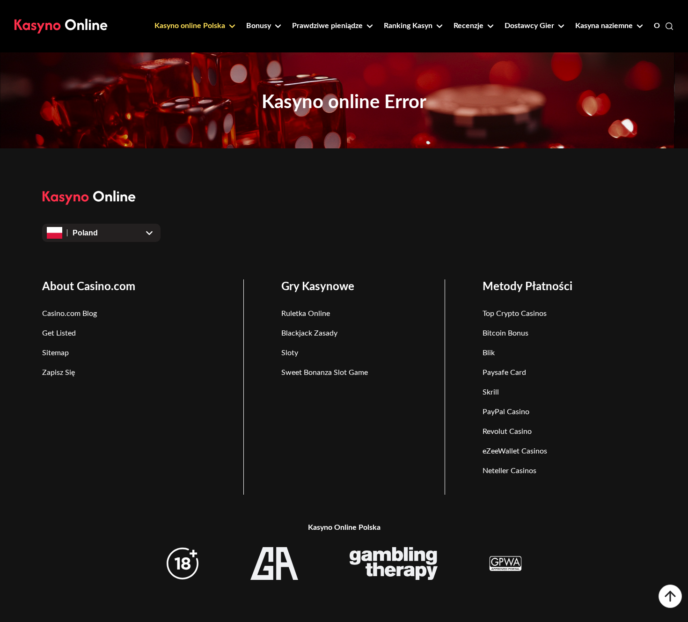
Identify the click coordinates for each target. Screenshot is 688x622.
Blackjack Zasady (309, 333)
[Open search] (669, 26)
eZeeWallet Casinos (515, 451)
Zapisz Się (58, 372)
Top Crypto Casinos (515, 313)
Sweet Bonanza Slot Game (324, 372)
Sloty (289, 353)
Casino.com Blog (69, 313)
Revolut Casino (507, 431)
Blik (489, 353)
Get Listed (59, 333)
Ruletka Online (305, 313)
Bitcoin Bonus (505, 333)
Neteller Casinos (509, 471)
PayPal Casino (506, 412)
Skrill (491, 392)
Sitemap (55, 353)
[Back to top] (670, 596)
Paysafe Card (504, 372)
